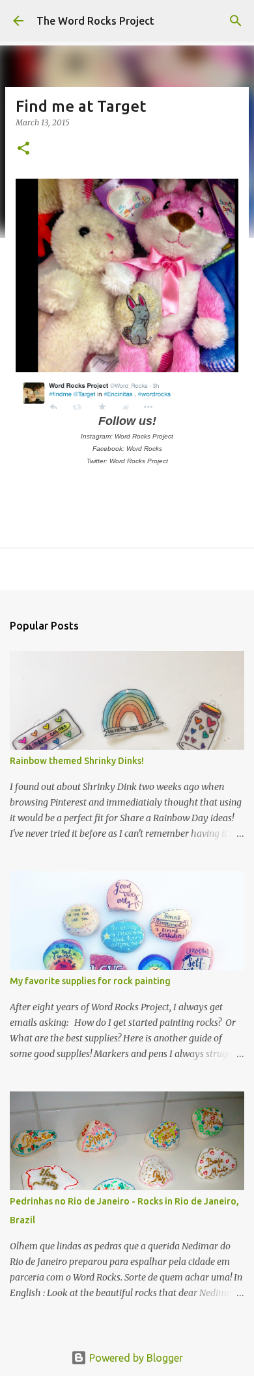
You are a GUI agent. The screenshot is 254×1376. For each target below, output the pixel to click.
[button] (23, 149)
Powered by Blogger (135, 1358)
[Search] (236, 20)
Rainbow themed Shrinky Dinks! (77, 761)
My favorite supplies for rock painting (90, 981)
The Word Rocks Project (95, 21)
